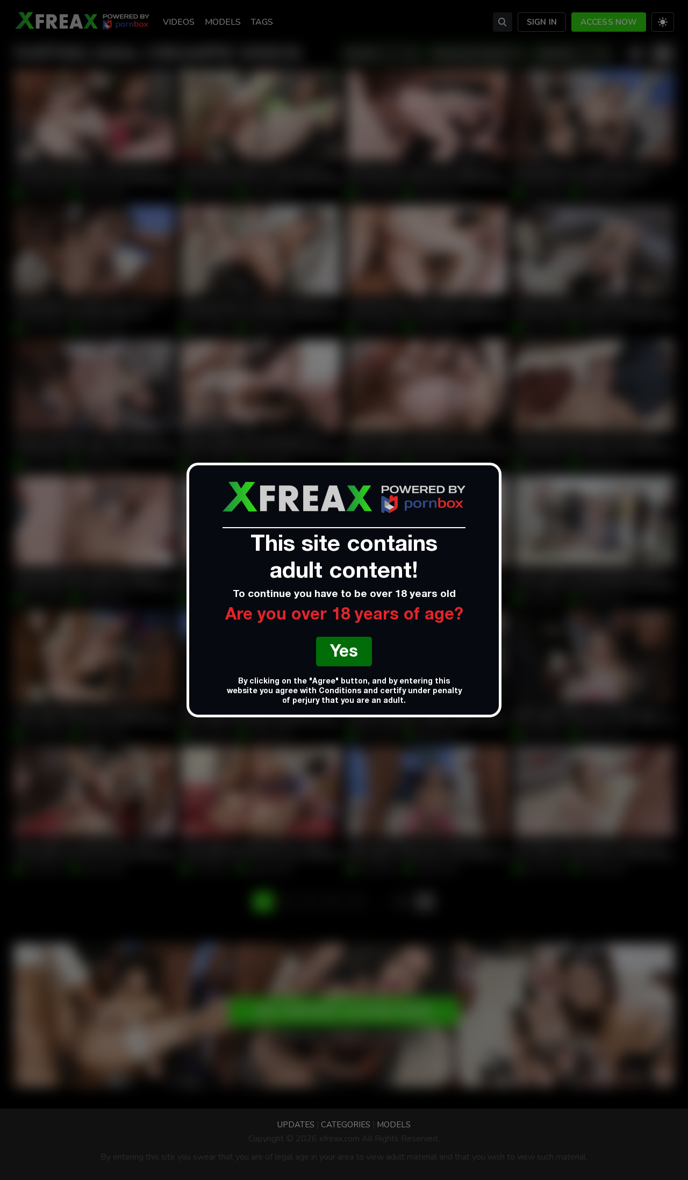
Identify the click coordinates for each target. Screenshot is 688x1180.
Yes (344, 653)
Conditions (340, 691)
